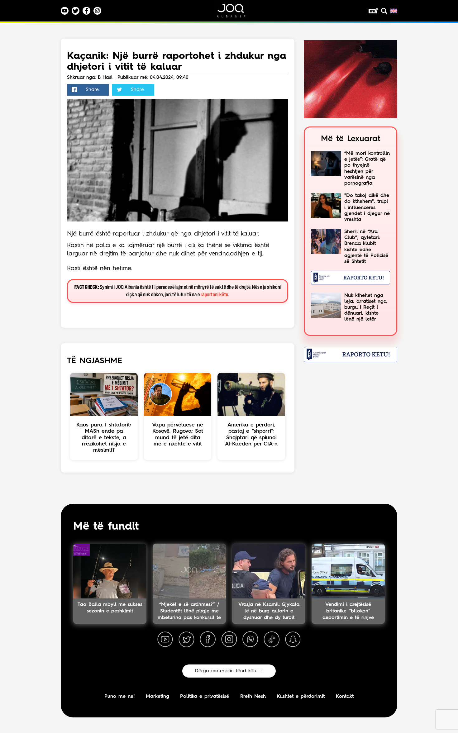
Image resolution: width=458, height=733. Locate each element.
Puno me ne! (119, 696)
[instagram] (229, 639)
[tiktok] (271, 639)
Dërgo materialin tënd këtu (226, 671)
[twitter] (186, 639)
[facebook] (207, 639)
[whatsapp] (250, 639)
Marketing (157, 696)
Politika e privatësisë (204, 696)
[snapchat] (292, 639)
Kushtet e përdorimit (301, 696)
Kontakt (345, 696)
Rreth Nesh (253, 696)
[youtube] (165, 639)
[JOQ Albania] (235, 13)
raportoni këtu (214, 295)
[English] (393, 10)
